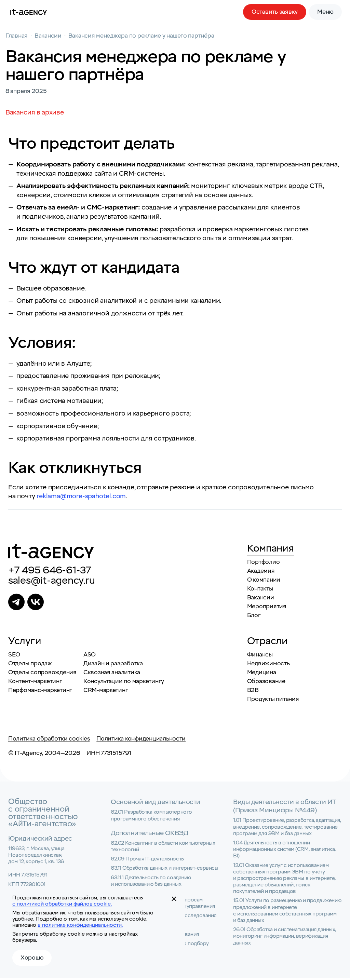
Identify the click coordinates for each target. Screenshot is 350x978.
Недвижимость (268, 663)
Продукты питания (273, 699)
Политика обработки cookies (49, 738)
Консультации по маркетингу (123, 681)
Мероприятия (266, 606)
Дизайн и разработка (113, 663)
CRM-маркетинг (105, 690)
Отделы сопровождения (42, 672)
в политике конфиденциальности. (80, 925)
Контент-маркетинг (35, 681)
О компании (263, 579)
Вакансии (260, 597)
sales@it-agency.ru (51, 580)
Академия (261, 570)
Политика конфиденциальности (141, 738)
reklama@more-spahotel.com (81, 496)
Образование (266, 681)
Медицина (261, 672)
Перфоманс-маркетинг (40, 690)
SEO (14, 654)
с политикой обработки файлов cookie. (62, 903)
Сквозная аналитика (111, 672)
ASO (89, 654)
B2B (253, 690)
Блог (254, 615)
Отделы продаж (30, 663)
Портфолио (263, 562)
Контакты (260, 588)
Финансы (260, 654)
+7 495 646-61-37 (49, 570)
